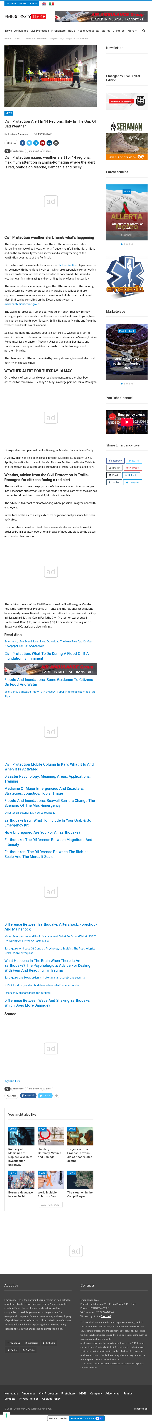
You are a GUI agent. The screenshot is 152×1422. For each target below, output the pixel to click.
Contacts (9, 1398)
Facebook (15, 1343)
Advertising (112, 1393)
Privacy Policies (29, 1398)
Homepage (11, 1393)
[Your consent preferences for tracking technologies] (6, 1415)
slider (48, 151)
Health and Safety (88, 30)
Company (96, 1393)
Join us (128, 1393)
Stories (105, 30)
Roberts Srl (142, 1408)
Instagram (33, 1343)
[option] (127, 213)
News (8, 30)
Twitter (14, 1350)
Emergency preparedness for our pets (27, 992)
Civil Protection (39, 30)
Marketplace (127, 331)
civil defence (18, 151)
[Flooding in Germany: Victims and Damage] (51, 1136)
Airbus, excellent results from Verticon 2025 (127, 363)
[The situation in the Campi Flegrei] (80, 1180)
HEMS (71, 30)
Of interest (119, 30)
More (131, 30)
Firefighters (58, 30)
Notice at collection (58, 1418)
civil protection (35, 151)
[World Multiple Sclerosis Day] (51, 1180)
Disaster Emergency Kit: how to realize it (29, 812)
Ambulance (21, 30)
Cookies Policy (51, 1398)
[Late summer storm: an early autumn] (127, 212)
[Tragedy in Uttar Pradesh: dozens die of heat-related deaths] (80, 1136)
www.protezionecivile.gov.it (22, 304)
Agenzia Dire (12, 1081)
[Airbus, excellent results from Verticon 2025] (127, 352)
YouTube (30, 1350)
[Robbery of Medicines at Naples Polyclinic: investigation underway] (21, 1136)
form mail (106, 1316)
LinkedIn (50, 1343)
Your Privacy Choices (82, 1418)
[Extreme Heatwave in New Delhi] (21, 1180)
